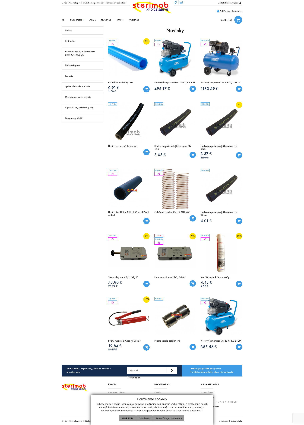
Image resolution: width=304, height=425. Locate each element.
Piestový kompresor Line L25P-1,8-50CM (174, 82)
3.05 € (160, 154)
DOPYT (120, 19)
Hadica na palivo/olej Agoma (122, 146)
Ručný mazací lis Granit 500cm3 (124, 340)
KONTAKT (134, 19)
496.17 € (162, 88)
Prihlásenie (224, 11)
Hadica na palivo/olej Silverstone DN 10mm (219, 213)
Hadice (68, 30)
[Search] (240, 3)
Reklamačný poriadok (115, 2)
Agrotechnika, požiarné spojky (79, 107)
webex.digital (236, 421)
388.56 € (209, 346)
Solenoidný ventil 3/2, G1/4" (123, 277)
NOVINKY (106, 19)
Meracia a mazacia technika (78, 97)
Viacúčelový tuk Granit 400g (215, 277)
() (227, 19)
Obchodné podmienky (94, 2)
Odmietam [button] (144, 418)
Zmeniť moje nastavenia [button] (169, 418)
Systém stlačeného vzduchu (77, 86)
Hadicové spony (72, 65)
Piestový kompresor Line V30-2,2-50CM (220, 82)
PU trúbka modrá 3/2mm (120, 82)
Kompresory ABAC (73, 118)
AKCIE (92, 19)
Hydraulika (70, 41)
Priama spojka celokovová (167, 340)
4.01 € (206, 220)
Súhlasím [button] (127, 418)
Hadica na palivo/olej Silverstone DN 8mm (219, 147)
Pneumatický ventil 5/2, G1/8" (170, 277)
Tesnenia (69, 76)
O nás (64, 2)
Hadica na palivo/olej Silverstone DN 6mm (172, 147)
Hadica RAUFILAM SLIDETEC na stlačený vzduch (128, 213)
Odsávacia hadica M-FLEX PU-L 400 (172, 212)
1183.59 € (209, 88)
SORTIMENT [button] (76, 19)
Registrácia (237, 11)
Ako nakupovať (75, 2)
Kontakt (157, 392)
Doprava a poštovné (117, 392)
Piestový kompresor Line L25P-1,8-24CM (221, 340)
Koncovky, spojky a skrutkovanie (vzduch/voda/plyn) (80, 53)
